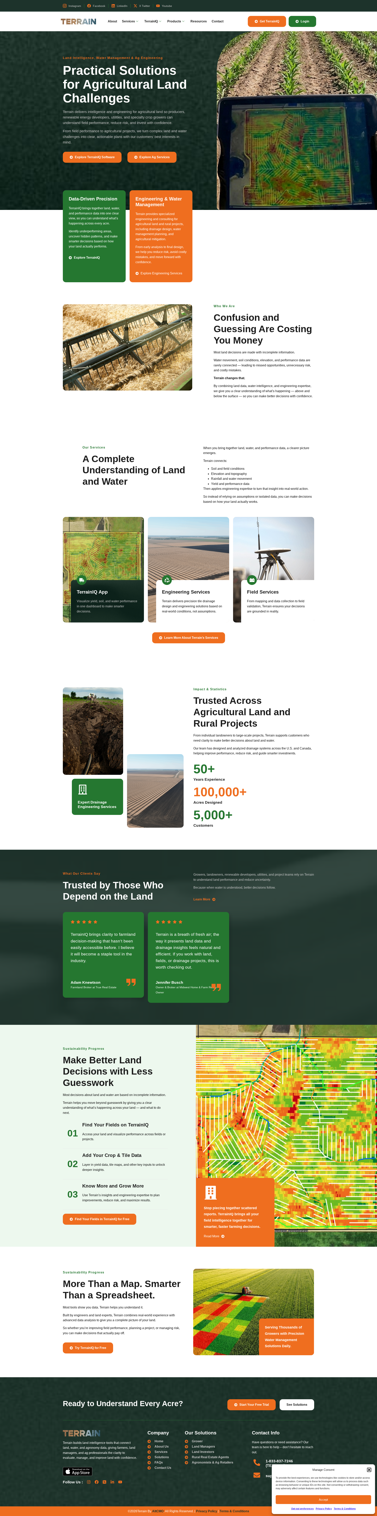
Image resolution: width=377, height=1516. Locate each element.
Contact (217, 21)
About (112, 21)
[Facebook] (97, 1482)
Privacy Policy (324, 1508)
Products (174, 21)
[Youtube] (120, 1482)
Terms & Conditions (345, 1508)
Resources (198, 21)
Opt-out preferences (302, 1508)
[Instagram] (89, 1482)
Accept (323, 1499)
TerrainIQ (151, 21)
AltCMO (158, 1511)
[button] (369, 1470)
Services (128, 21)
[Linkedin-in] (112, 1482)
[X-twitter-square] (104, 1482)
